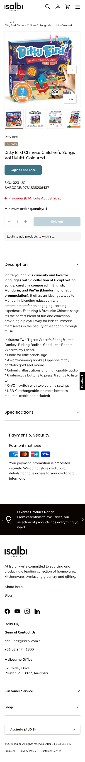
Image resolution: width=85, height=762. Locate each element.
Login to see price (23, 170)
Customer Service (51, 750)
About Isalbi (14, 587)
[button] (68, 7)
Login (11, 236)
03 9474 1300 (23, 649)
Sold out (57, 221)
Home (8, 22)
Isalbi (17, 743)
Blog (8, 595)
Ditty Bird (11, 136)
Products (10, 750)
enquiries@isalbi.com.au (24, 641)
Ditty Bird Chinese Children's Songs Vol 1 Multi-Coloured (38, 25)
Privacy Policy (27, 750)
